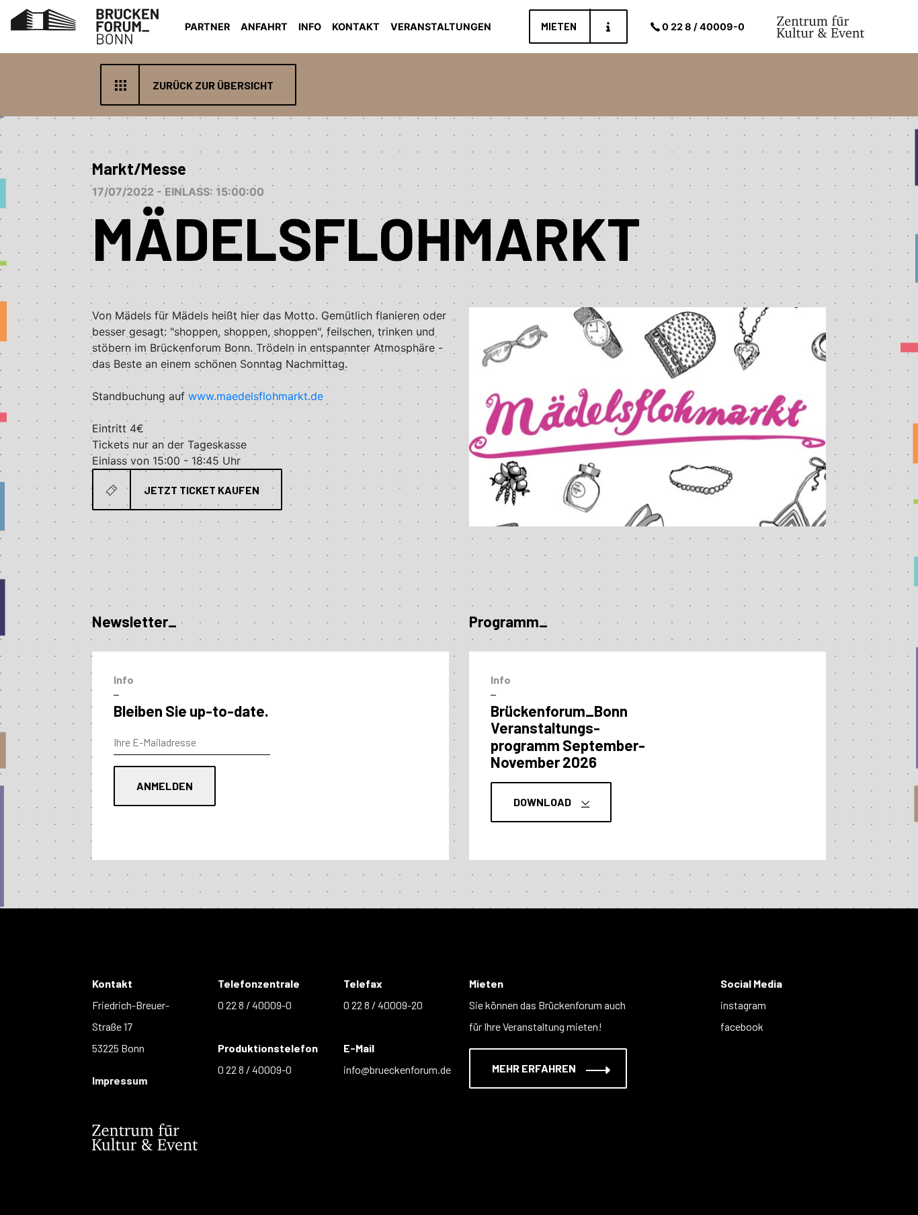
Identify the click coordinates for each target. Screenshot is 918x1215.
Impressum (119, 1080)
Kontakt (356, 26)
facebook (741, 1026)
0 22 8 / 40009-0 (703, 26)
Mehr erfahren (535, 1068)
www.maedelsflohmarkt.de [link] (255, 396)
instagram (743, 1004)
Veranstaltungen (440, 26)
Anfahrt (264, 26)
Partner (207, 26)
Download (543, 801)
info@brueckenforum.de (397, 1069)
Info (309, 26)
